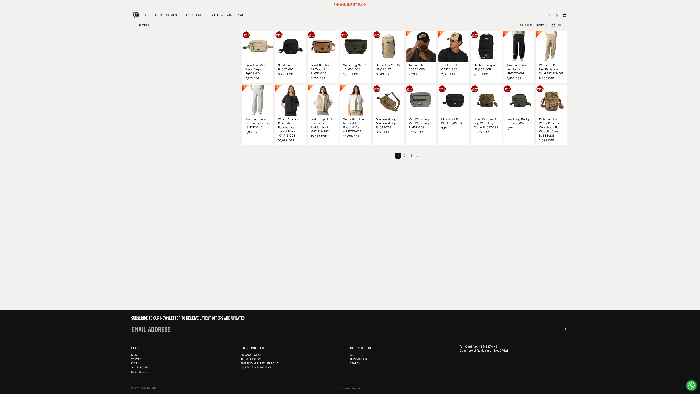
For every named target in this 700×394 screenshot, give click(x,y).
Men (134, 354)
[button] (541, 25)
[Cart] (565, 15)
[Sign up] (565, 329)
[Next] (418, 155)
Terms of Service (253, 359)
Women (136, 359)
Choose (564, 56)
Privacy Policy (251, 354)
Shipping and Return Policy (260, 363)
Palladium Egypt (148, 388)
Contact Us (358, 359)
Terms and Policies (350, 388)
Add (303, 56)
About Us (356, 354)
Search (355, 363)
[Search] (549, 15)
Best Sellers (140, 371)
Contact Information (256, 367)
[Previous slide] (246, 46)
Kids (134, 363)
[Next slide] (269, 46)
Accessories (140, 367)
